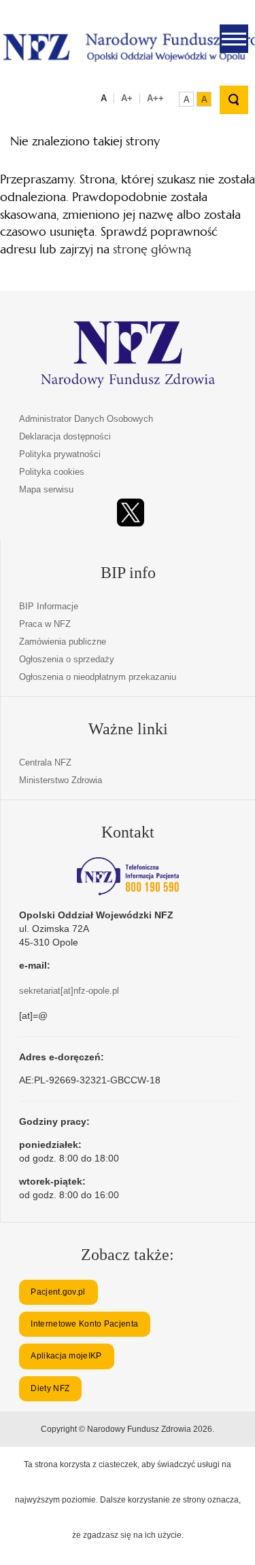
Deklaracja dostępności (65, 436)
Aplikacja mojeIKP (66, 1356)
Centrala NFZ (45, 762)
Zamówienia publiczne (62, 641)
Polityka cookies (51, 472)
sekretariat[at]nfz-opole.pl (69, 991)
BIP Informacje (48, 606)
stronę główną (152, 249)
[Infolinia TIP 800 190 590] (128, 876)
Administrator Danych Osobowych (86, 419)
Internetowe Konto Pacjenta (84, 1324)
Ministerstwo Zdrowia (60, 780)
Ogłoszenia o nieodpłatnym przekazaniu (97, 677)
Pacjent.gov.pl (58, 1292)
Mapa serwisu (46, 489)
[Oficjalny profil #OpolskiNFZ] (130, 512)
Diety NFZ (50, 1388)
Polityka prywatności (60, 454)
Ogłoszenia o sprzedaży (66, 659)
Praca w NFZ (45, 624)
